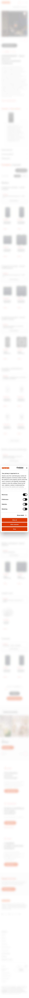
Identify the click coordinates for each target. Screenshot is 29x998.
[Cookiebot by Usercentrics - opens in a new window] (17, 468)
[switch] (25, 499)
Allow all (14, 520)
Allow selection (14, 524)
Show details (20, 515)
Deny (14, 529)
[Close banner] (26, 468)
